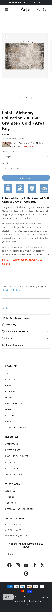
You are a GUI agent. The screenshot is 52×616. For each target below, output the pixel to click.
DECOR (8, 397)
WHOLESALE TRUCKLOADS (17, 474)
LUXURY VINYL (12, 421)
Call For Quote (8, 151)
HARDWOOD (11, 409)
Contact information (27, 605)
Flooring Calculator (11, 290)
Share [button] (8, 308)
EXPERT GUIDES (12, 450)
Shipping (5, 138)
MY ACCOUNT (11, 462)
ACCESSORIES (11, 379)
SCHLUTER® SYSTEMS (15, 427)
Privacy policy (42, 597)
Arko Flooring (15, 597)
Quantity (5, 163)
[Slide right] (32, 98)
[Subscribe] (44, 554)
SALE (7, 373)
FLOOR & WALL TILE (14, 403)
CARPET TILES (11, 385)
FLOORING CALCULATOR (16, 456)
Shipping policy (35, 601)
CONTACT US (11, 503)
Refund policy (29, 597)
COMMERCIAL (11, 444)
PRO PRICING (11, 468)
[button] (6, 9)
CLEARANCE (11, 391)
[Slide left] (20, 98)
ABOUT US (10, 491)
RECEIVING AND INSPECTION (19, 509)
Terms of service (20, 601)
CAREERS (9, 497)
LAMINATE (10, 415)
